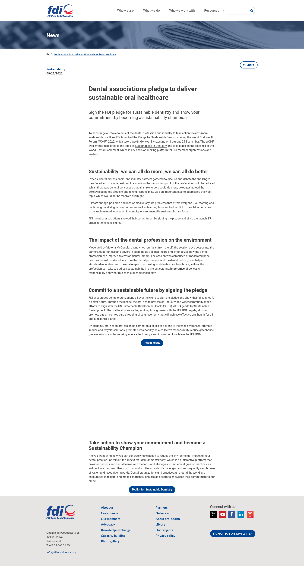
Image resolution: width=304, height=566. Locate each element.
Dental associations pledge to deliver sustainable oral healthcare (85, 54)
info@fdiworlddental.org (61, 552)
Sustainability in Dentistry (151, 145)
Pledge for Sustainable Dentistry (158, 137)
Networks (163, 513)
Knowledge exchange (116, 530)
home (47, 54)
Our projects (164, 530)
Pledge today (152, 342)
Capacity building (113, 535)
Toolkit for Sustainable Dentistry (152, 489)
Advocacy (108, 524)
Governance (109, 513)
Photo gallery (110, 541)
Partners (162, 507)
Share (250, 65)
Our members (110, 519)
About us (107, 507)
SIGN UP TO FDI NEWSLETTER (232, 533)
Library (161, 524)
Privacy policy (165, 535)
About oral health (168, 519)
